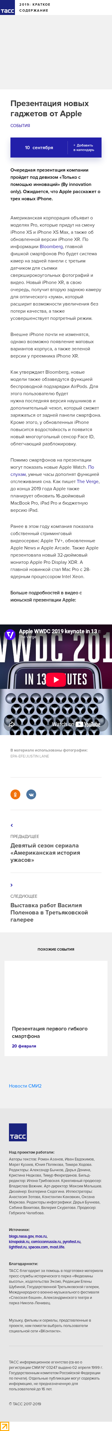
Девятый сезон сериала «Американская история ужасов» (45, 853)
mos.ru (41, 1236)
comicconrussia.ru (46, 1241)
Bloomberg (51, 247)
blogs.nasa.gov (21, 1236)
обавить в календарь (83, 147)
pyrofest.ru (71, 1241)
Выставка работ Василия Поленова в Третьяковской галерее (49, 912)
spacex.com (38, 1247)
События (20, 125)
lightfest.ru (18, 1247)
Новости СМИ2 (25, 1086)
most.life (57, 1247)
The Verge (88, 482)
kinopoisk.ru (19, 1241)
